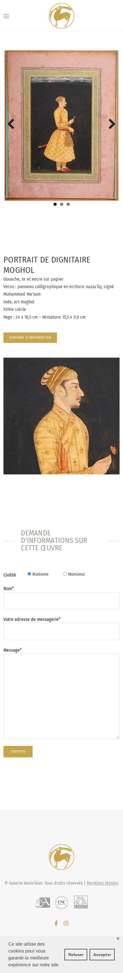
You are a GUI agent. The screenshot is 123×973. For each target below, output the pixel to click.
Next (110, 124)
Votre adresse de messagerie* (32, 619)
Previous (13, 124)
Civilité (9, 575)
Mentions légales (102, 883)
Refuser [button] (76, 954)
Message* (12, 650)
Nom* (8, 588)
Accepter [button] (102, 954)
